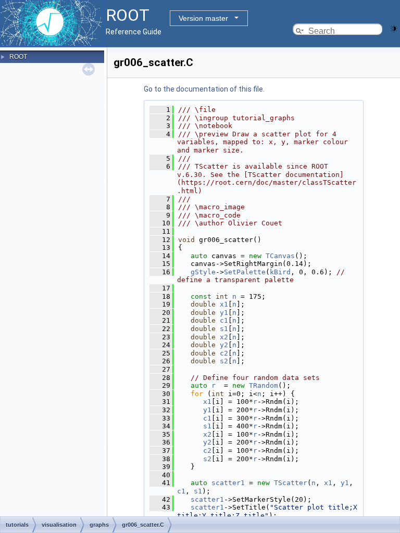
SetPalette (245, 272)
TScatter (290, 483)
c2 (224, 353)
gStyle (203, 272)
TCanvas (280, 256)
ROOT (18, 56)
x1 (224, 304)
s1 (224, 329)
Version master (203, 18)
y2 (224, 345)
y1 (224, 312)
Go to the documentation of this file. (204, 89)
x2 (224, 337)
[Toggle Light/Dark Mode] (393, 27)
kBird (280, 272)
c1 (224, 320)
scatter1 (228, 483)
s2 (224, 361)
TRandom (263, 385)
